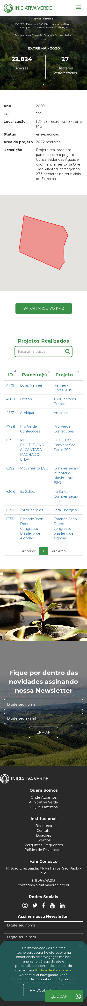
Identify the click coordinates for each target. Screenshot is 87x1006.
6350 (10, 510)
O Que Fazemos (44, 807)
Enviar (43, 732)
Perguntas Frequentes (43, 845)
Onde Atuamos (44, 797)
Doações (43, 835)
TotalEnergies (31, 510)
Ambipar (27, 413)
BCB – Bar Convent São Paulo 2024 (64, 445)
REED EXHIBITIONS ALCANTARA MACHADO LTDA (32, 450)
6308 (10, 491)
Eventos (43, 840)
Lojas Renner (31, 385)
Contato (44, 830)
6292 (10, 468)
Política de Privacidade (43, 850)
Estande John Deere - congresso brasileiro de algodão (65, 528)
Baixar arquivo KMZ (43, 308)
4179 (10, 385)
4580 (10, 399)
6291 (10, 440)
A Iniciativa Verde (43, 802)
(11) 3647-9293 (43, 880)
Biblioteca (43, 826)
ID (10, 374)
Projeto (64, 374)
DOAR (62, 996)
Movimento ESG (34, 468)
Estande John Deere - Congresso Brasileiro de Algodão (31, 528)
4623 (10, 413)
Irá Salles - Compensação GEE (66, 496)
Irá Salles (27, 491)
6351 (9, 519)
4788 (10, 426)
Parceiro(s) (34, 374)
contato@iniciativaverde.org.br (43, 885)
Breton (26, 399)
